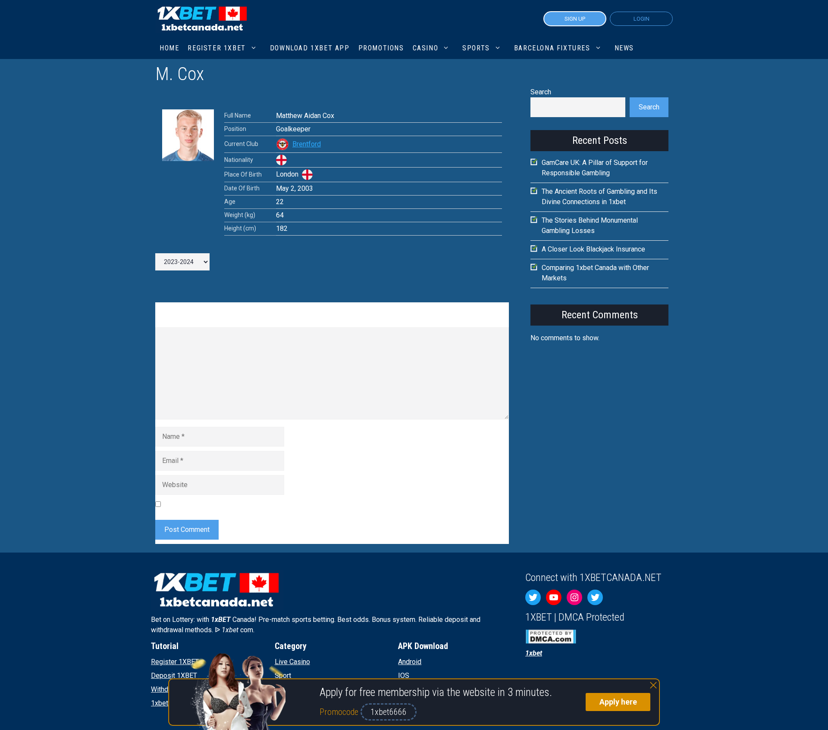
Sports (476, 48)
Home (169, 48)
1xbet (159, 703)
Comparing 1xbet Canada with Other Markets (595, 273)
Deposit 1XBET (174, 675)
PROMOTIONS (381, 48)
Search (540, 92)
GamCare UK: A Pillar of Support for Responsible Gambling (595, 167)
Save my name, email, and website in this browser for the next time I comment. (282, 504)
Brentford (306, 144)
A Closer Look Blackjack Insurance (593, 249)
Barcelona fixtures (552, 48)
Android (409, 662)
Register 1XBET (175, 662)
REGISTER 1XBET (216, 48)
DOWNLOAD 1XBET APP (310, 48)
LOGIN (641, 19)
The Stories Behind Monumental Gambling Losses (590, 225)
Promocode (340, 712)
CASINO (426, 48)
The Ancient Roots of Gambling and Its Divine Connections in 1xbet (599, 196)
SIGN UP (575, 19)
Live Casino (292, 662)
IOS (403, 675)
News (624, 48)
